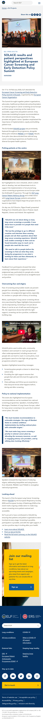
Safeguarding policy (9, 704)
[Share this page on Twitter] (32, 15)
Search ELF (21, 625)
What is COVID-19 (29, 638)
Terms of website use (9, 697)
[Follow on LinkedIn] (29, 679)
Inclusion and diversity (27, 704)
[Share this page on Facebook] (37, 15)
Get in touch (10, 685)
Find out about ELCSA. (12, 532)
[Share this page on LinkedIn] (35, 15)
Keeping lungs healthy (28, 655)
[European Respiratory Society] (32, 616)
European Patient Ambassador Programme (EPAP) (9, 658)
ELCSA (10, 501)
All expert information (27, 641)
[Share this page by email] (40, 15)
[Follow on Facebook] (5, 679)
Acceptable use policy (27, 697)
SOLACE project (19, 129)
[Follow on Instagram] (37, 679)
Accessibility (6, 701)
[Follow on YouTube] (13, 679)
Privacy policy (18, 701)
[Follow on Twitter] (21, 679)
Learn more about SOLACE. (14, 529)
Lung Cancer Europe (13, 198)
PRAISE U (21, 134)
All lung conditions (9, 638)
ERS (3, 654)
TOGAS (31, 134)
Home (4, 8)
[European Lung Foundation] (4, 2)
